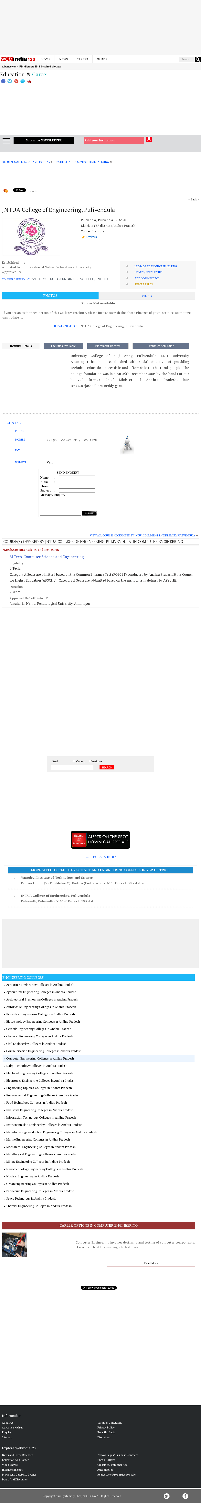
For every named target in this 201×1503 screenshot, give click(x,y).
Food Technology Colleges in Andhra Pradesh (36, 1102)
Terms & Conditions (109, 1422)
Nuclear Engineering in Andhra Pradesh (32, 1176)
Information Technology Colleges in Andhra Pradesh (41, 1117)
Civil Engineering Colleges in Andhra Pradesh (36, 1044)
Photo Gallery (106, 1460)
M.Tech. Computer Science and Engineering (31, 550)
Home (45, 59)
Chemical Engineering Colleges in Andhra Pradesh (39, 1036)
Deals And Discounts (15, 1479)
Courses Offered (13, 279)
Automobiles (105, 1469)
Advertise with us (12, 1427)
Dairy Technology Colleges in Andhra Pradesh (36, 1066)
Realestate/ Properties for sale (116, 1474)
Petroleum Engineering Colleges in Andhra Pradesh (40, 1191)
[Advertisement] (100, 27)
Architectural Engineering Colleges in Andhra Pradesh (42, 999)
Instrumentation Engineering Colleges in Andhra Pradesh (44, 1125)
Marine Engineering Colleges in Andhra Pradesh (38, 1139)
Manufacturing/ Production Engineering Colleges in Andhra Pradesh (51, 1132)
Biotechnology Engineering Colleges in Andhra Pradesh (43, 1021)
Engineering (63, 162)
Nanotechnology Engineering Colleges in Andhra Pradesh (44, 1169)
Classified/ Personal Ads (112, 1465)
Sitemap (7, 1437)
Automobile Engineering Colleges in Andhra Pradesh (41, 1007)
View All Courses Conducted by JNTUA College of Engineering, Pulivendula (142, 535)
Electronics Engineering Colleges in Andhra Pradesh (40, 1080)
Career (82, 59)
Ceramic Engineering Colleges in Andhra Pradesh (38, 1029)
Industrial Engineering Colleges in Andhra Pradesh (39, 1110)
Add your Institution (100, 140)
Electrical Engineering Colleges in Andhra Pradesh (39, 1073)
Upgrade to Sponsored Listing (156, 266)
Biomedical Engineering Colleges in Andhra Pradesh (40, 1014)
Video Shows (10, 1465)
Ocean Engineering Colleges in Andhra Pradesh (37, 1184)
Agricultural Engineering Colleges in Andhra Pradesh (41, 992)
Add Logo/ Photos (147, 278)
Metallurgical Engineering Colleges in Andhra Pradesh (42, 1154)
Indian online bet (12, 1469)
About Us (8, 1422)
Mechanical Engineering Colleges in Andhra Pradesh (41, 1147)
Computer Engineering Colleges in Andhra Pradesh (40, 1058)
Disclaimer (104, 1437)
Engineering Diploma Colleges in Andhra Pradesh (39, 1088)
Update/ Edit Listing (149, 272)
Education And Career (15, 1460)
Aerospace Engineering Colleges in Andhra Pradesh (40, 985)
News (63, 59)
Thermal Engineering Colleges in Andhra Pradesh (38, 1206)
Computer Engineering (93, 162)
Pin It (33, 191)
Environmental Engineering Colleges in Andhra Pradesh (43, 1095)
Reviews (91, 237)
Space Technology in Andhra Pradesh (31, 1198)
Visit (50, 462)
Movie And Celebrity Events (19, 1474)
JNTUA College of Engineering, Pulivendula (55, 895)
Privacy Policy (106, 1427)
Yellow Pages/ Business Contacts (117, 1455)
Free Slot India (106, 1432)
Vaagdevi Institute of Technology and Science (57, 877)
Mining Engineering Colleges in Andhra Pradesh (38, 1161)
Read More (151, 1263)
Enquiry (6, 1432)
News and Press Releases (17, 1455)
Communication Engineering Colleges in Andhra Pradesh (43, 1051)
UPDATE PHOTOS (64, 326)
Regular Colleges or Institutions (26, 162)
